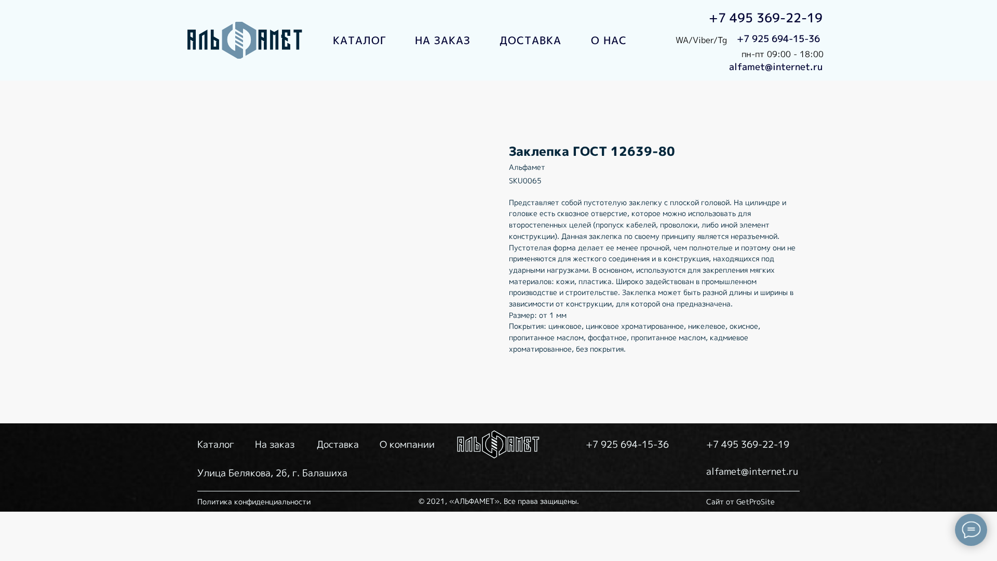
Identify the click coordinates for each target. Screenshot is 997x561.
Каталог (215, 444)
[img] (245, 40)
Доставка (338, 444)
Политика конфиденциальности (254, 501)
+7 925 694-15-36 (778, 38)
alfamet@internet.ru (776, 66)
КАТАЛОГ (359, 40)
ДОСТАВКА (530, 40)
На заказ (274, 444)
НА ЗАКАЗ (442, 40)
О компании (407, 444)
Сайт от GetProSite (740, 501)
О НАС (609, 40)
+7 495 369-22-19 (766, 17)
